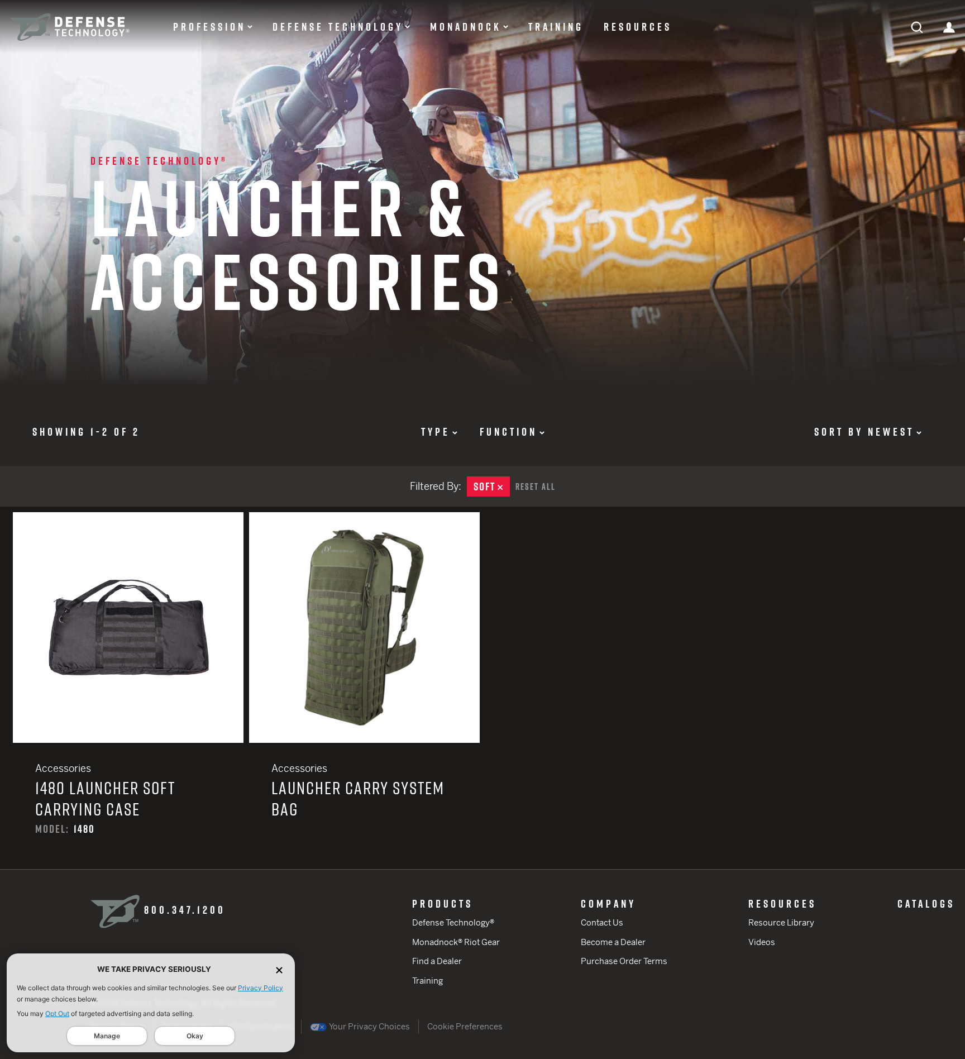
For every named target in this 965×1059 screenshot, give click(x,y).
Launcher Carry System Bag (364, 690)
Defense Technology (338, 26)
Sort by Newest (864, 432)
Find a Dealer (437, 961)
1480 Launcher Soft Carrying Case (128, 690)
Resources (638, 26)
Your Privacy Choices (369, 1026)
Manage (107, 1036)
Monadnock (465, 26)
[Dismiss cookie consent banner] (279, 969)
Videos (761, 942)
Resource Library (781, 922)
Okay (195, 1036)
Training (556, 26)
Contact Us (602, 922)
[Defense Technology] (70, 27)
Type (435, 432)
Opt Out (57, 1013)
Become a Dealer (613, 942)
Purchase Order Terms (624, 961)
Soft (492, 486)
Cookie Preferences (465, 1026)
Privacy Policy (260, 988)
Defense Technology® (159, 161)
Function (508, 432)
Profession (209, 26)
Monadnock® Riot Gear (456, 942)
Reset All (535, 486)
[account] (949, 26)
